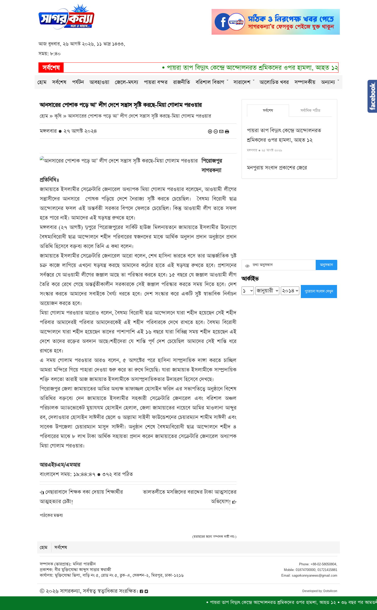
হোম (41, 82)
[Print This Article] (227, 131)
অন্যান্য (328, 82)
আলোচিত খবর (274, 82)
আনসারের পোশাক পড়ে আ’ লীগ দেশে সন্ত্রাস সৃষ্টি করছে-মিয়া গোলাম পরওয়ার (139, 116)
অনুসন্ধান (326, 265)
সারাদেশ (241, 82)
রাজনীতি (181, 82)
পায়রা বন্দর (155, 82)
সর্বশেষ (59, 82)
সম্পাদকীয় (304, 82)
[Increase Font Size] (210, 131)
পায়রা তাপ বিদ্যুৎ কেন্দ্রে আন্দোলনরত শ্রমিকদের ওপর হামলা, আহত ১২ (240, 67)
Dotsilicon (330, 591)
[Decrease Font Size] (216, 131)
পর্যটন (78, 82)
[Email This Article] (221, 131)
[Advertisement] (289, 220)
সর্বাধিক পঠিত (310, 110)
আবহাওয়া (99, 82)
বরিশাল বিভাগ (210, 82)
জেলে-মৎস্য (126, 82)
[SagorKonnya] (66, 16)
